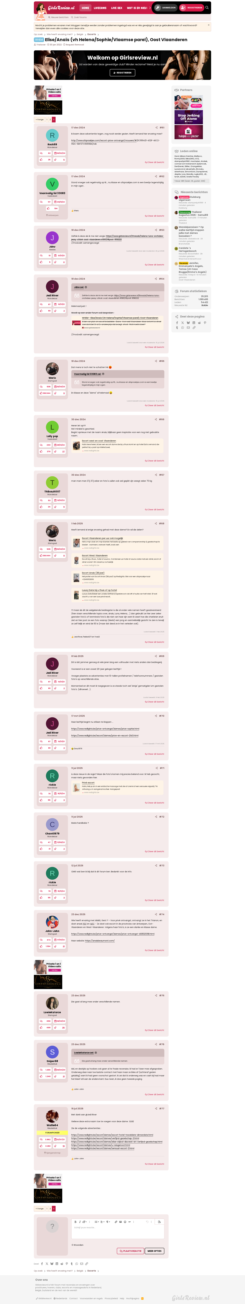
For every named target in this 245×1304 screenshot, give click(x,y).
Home (85, 8)
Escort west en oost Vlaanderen (99, 440)
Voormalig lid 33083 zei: (87, 374)
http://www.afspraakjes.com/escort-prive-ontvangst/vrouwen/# (104, 140)
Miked (182, 156)
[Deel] (156, 128)
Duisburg (183, 208)
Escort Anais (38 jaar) (93, 572)
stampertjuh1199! (182, 161)
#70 (161, 716)
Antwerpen (53, 215)
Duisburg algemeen (189, 198)
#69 (161, 656)
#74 (161, 914)
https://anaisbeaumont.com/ (100, 940)
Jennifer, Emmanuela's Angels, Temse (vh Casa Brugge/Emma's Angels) (193, 268)
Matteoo (198, 156)
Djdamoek (201, 163)
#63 (161, 230)
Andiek (204, 161)
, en (87, 637)
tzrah (177, 176)
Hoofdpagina (132, 1298)
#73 (161, 865)
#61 (162, 127)
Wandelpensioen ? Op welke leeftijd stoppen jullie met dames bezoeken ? (191, 231)
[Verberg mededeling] (208, 25)
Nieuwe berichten (60, 17)
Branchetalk (184, 243)
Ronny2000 (180, 158)
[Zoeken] (207, 7)
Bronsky (199, 169)
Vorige (40, 119)
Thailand (183, 223)
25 (63, 1027)
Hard (177, 156)
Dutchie (189, 156)
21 (64, 946)
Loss (184, 174)
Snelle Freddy (192, 176)
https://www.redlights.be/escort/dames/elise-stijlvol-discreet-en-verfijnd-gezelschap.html (116, 1141)
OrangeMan (196, 166)
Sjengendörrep (53, 1152)
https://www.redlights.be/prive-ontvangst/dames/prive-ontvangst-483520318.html (112, 933)
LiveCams (100, 8)
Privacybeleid (111, 1298)
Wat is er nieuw (138, 8)
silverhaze (179, 171)
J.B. (205, 174)
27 (63, 451)
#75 (161, 995)
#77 (161, 1108)
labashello (190, 169)
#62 (161, 176)
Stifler (187, 166)
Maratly (189, 174)
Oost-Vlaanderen (187, 279)
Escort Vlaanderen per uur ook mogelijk (102, 538)
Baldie (205, 305)
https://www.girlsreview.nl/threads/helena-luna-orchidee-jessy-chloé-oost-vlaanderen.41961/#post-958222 (121, 297)
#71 (162, 768)
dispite (178, 174)
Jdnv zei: (79, 287)
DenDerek (179, 166)
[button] (75, 1222)
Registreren (123, 72)
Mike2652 (190, 158)
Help (122, 1298)
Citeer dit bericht (155, 162)
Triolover (41, 44)
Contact (73, 1298)
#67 (161, 475)
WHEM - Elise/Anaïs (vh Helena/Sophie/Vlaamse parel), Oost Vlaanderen (120, 317)
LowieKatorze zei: (84, 1052)
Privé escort (88, 782)
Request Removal (74, 44)
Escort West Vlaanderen (95, 555)
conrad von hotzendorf (185, 163)
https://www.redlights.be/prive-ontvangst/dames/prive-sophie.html (105, 728)
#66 (161, 419)
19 (64, 1146)
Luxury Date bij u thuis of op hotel (99, 590)
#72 (161, 816)
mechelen (195, 161)
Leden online (189, 151)
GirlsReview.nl (44, 1298)
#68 (161, 523)
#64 (161, 278)
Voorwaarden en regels (91, 1298)
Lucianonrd (180, 169)
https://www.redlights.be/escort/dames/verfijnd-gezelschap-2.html (105, 1138)
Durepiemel (201, 171)
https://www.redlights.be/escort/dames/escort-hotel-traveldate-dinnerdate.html (112, 1134)
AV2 (197, 158)
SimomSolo (190, 171)
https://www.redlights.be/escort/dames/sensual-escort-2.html (102, 1148)
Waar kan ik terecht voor (190, 258)
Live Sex (116, 8)
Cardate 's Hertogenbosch (188, 250)
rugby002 (198, 174)
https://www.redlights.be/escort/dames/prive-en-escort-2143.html (104, 735)
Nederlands (61, 1298)
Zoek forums (80, 17)
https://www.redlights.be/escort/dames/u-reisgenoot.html (100, 1145)
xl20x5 (183, 176)
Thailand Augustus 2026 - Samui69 (193, 213)
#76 (161, 1044)
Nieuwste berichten (194, 192)
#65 (161, 361)
